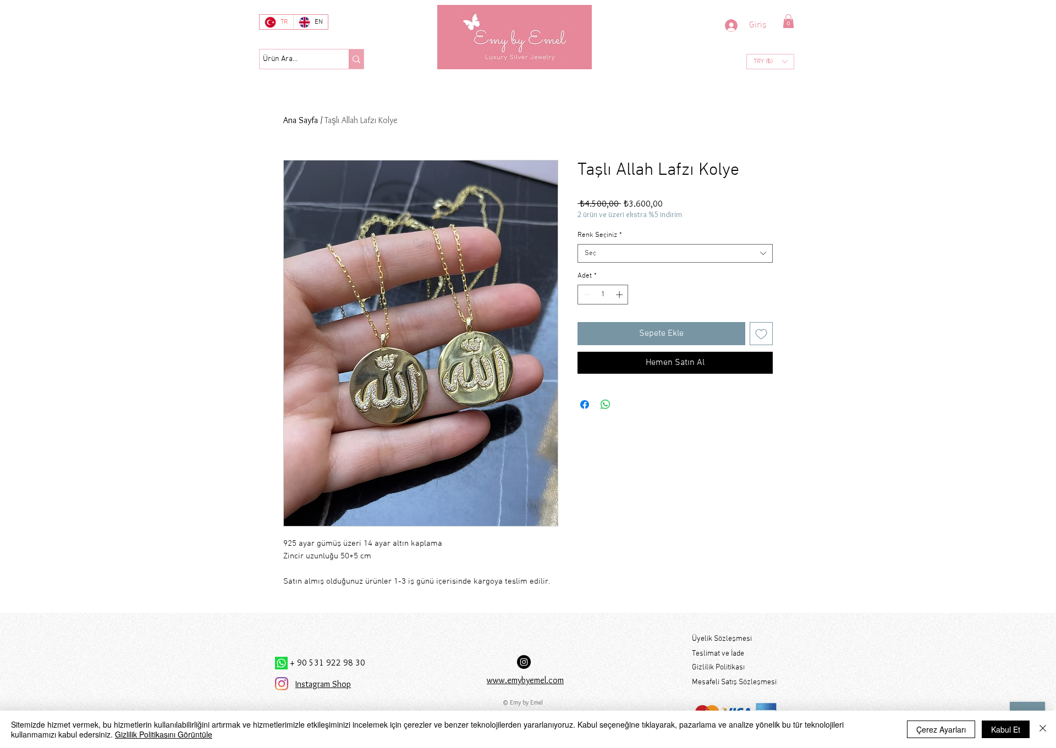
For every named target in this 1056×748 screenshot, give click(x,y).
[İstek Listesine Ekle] (761, 333)
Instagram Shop (323, 684)
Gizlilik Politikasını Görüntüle (163, 734)
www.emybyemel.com (525, 680)
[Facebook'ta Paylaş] (584, 404)
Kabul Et (1005, 729)
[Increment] (620, 294)
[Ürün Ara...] (356, 59)
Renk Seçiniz (600, 235)
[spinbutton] (603, 294)
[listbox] (770, 61)
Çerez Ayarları (941, 729)
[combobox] (675, 253)
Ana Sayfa (300, 120)
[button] (788, 21)
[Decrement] (585, 294)
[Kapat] (1042, 729)
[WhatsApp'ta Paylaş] (605, 404)
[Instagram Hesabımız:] (524, 662)
